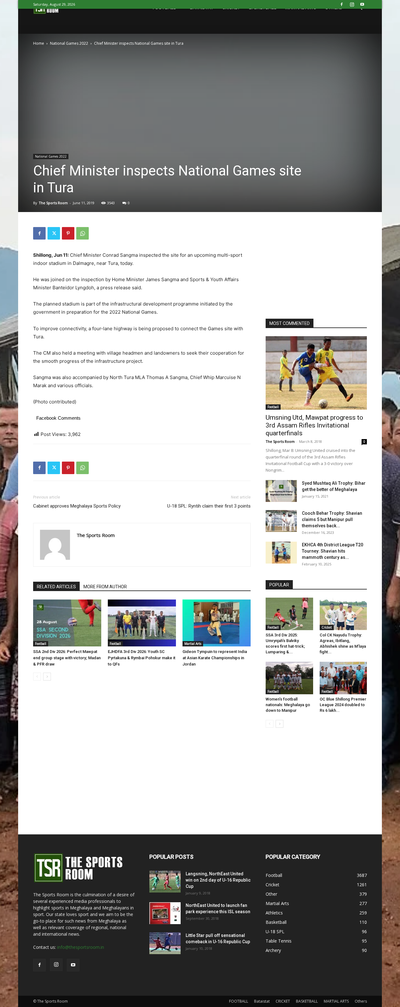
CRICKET (283, 1001)
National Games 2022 (69, 43)
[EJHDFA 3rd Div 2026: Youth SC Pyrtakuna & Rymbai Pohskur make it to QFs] (142, 623)
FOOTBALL (238, 1001)
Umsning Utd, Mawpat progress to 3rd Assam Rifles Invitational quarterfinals (314, 425)
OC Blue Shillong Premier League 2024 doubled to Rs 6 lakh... (343, 705)
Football (40, 643)
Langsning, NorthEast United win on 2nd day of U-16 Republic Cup (218, 880)
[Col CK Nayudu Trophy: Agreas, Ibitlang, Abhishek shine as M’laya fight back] (343, 614)
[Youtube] (362, 4)
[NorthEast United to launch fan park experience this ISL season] (165, 913)
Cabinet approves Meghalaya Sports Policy (77, 506)
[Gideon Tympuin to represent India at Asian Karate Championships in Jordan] (216, 623)
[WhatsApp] (82, 233)
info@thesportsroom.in (80, 947)
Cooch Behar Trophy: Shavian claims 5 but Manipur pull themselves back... (332, 519)
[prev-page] (37, 677)
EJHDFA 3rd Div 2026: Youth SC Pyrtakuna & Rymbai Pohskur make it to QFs (141, 657)
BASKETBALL (307, 1001)
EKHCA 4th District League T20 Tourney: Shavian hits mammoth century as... (332, 551)
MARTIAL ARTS (336, 1001)
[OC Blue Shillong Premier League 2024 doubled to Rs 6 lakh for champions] (343, 678)
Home (38, 43)
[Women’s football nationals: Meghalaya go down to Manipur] (289, 678)
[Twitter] (54, 233)
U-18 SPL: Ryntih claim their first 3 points (209, 506)
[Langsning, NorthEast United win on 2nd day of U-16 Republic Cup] (165, 882)
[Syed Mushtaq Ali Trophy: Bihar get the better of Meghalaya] (281, 491)
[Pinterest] (68, 233)
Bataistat (262, 1001)
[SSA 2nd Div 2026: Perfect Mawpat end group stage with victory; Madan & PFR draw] (67, 623)
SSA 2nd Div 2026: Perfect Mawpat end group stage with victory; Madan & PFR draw (67, 657)
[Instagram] (352, 4)
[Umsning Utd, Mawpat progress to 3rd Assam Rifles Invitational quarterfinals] (316, 373)
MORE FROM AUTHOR (105, 586)
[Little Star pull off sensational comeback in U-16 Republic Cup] (165, 943)
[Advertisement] (200, 94)
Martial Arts (192, 643)
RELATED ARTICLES (56, 586)
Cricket (327, 627)
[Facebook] (341, 4)
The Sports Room (53, 202)
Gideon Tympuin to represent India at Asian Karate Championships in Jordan (214, 657)
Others (361, 1001)
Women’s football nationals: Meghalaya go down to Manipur (288, 705)
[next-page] (47, 677)
